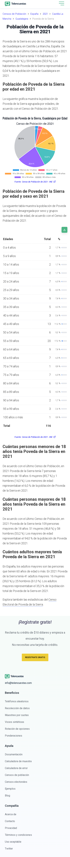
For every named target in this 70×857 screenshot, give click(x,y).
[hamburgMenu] (61, 3)
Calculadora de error (16, 768)
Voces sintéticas (14, 721)
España (34, 13)
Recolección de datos (17, 708)
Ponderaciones (13, 735)
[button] (61, 3)
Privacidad (11, 828)
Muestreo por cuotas (17, 715)
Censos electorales (16, 781)
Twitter (9, 848)
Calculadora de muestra (18, 761)
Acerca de (10, 814)
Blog (7, 795)
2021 (45, 13)
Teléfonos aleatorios (16, 701)
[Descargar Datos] (64, 230)
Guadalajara (21, 18)
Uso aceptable (13, 841)
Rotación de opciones (17, 728)
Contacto (10, 821)
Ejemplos (10, 788)
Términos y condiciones (18, 834)
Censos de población (17, 775)
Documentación (13, 754)
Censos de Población (14, 13)
